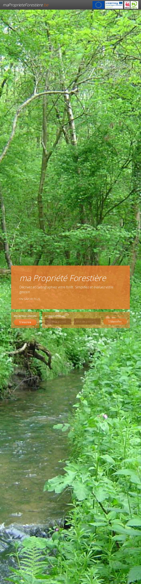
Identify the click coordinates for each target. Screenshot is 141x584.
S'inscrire (25, 322)
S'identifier (115, 321)
